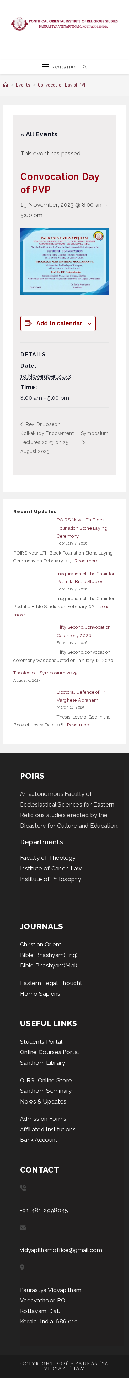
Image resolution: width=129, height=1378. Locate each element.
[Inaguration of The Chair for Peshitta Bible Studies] (32, 585)
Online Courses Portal (49, 1052)
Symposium (95, 433)
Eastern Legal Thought (51, 983)
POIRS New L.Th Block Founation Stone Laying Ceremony (82, 528)
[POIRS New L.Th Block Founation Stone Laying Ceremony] (32, 531)
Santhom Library (42, 1062)
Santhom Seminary (46, 1090)
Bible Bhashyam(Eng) (49, 955)
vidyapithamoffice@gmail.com (61, 1249)
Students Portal (41, 1041)
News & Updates (43, 1101)
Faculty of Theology (48, 857)
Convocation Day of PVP (62, 84)
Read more (86, 560)
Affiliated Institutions (48, 1129)
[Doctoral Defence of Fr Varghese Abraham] (32, 703)
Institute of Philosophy (50, 879)
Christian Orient (41, 944)
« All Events (38, 134)
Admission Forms (43, 1118)
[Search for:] (82, 67)
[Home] (5, 84)
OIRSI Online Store (46, 1080)
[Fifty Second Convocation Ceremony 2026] (32, 638)
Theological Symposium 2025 (45, 672)
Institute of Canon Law (51, 868)
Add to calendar (59, 323)
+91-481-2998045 (44, 1210)
